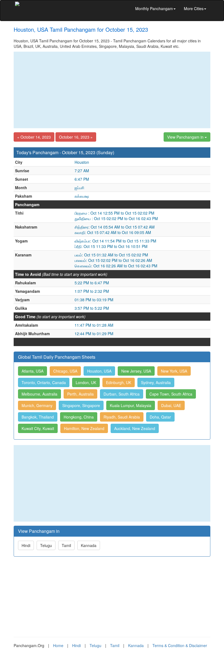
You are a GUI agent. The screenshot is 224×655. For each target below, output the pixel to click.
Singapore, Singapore (81, 405)
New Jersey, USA (136, 371)
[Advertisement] (112, 90)
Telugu (46, 545)
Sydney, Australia (156, 382)
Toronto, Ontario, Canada (44, 382)
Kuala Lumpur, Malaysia (130, 405)
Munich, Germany (37, 405)
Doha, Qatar (160, 417)
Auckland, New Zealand (134, 428)
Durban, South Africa (122, 394)
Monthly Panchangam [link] (154, 8)
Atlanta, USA (32, 371)
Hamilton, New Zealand (84, 428)
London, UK (86, 382)
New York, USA (174, 371)
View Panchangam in (186, 137)
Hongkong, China (79, 417)
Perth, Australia (80, 394)
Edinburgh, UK (118, 382)
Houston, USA (99, 371)
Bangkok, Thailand (38, 417)
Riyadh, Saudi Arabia (122, 417)
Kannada (88, 545)
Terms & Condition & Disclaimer (179, 645)
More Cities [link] (194, 8)
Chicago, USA (65, 371)
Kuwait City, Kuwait (38, 428)
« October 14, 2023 (34, 137)
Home (58, 645)
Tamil (66, 545)
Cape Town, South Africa (170, 394)
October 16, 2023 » (76, 137)
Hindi (26, 545)
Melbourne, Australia (39, 394)
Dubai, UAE (171, 405)
